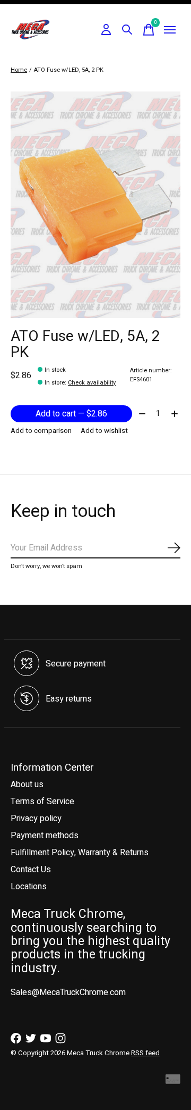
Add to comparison (41, 430)
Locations (29, 886)
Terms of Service (42, 801)
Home (19, 69)
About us (27, 784)
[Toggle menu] (169, 29)
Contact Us (31, 869)
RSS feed (145, 1053)
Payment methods (45, 835)
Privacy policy (36, 818)
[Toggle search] (127, 29)
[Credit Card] (173, 1082)
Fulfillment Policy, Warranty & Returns (80, 852)
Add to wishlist (104, 430)
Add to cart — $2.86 (71, 413)
